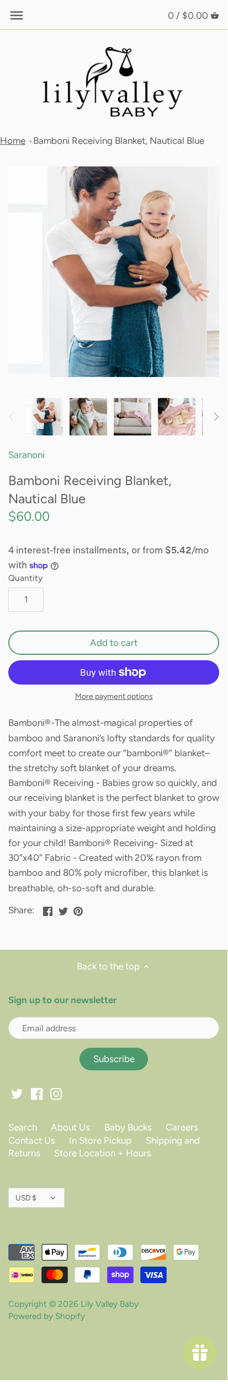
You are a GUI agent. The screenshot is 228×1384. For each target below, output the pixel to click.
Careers (182, 1127)
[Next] (216, 417)
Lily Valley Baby (110, 1304)
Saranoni (26, 454)
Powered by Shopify (46, 1316)
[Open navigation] (16, 15)
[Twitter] (17, 1093)
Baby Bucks (128, 1127)
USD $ (25, 1197)
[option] (44, 416)
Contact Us (31, 1140)
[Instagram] (56, 1093)
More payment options (114, 696)
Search (22, 1127)
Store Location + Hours (102, 1153)
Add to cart (113, 642)
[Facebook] (37, 1093)
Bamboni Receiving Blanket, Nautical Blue (118, 140)
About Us (70, 1127)
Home (12, 140)
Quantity (25, 578)
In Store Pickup (100, 1140)
